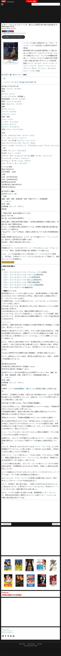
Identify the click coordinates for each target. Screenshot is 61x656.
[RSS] (8, 637)
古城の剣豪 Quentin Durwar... (30, 578)
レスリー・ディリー (9, 124)
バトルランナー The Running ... (41, 578)
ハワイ (41, 336)
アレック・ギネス (29, 68)
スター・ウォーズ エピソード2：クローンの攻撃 (21, 275)
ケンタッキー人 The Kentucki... (18, 563)
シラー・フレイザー (20, 163)
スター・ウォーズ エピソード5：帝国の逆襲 (19, 282)
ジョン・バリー (7, 119)
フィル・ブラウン (24, 161)
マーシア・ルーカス (9, 112)
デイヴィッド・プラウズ (25, 145)
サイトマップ (5, 629)
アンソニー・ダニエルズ (47, 68)
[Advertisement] (30, 15)
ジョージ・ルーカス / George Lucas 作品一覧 (19, 82)
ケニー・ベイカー (29, 71)
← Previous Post (6, 524)
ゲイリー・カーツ (8, 94)
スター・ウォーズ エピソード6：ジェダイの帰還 (21, 285)
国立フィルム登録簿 (33, 389)
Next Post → (56, 524)
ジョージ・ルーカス (34, 63)
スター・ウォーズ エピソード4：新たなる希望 (20, 280)
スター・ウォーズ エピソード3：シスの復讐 (19, 277)
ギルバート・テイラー (15, 104)
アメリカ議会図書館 (16, 389)
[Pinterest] (12, 31)
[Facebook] (8, 31)
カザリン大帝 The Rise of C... (8, 578)
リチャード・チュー (9, 114)
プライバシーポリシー (8, 632)
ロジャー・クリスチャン (11, 127)
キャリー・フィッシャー (47, 66)
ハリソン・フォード (19, 138)
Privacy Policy (31, 644)
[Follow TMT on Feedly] (13, 637)
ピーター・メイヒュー (21, 158)
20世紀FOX (9, 169)
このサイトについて (7, 630)
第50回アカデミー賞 (9, 194)
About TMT (22, 644)
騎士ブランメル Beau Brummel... (41, 563)
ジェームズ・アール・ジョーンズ (47, 145)
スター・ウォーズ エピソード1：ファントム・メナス (22, 272)
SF (4, 79)
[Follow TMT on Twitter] (3, 637)
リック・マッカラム (9, 96)
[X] (4, 31)
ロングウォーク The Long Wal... (29, 563)
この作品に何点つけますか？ (9, 33)
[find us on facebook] (5, 637)
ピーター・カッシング (44, 156)
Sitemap (39, 644)
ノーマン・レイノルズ (10, 122)
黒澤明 (10, 484)
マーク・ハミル (48, 63)
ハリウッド (27, 43)
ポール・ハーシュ (8, 109)
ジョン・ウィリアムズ (15, 129)
